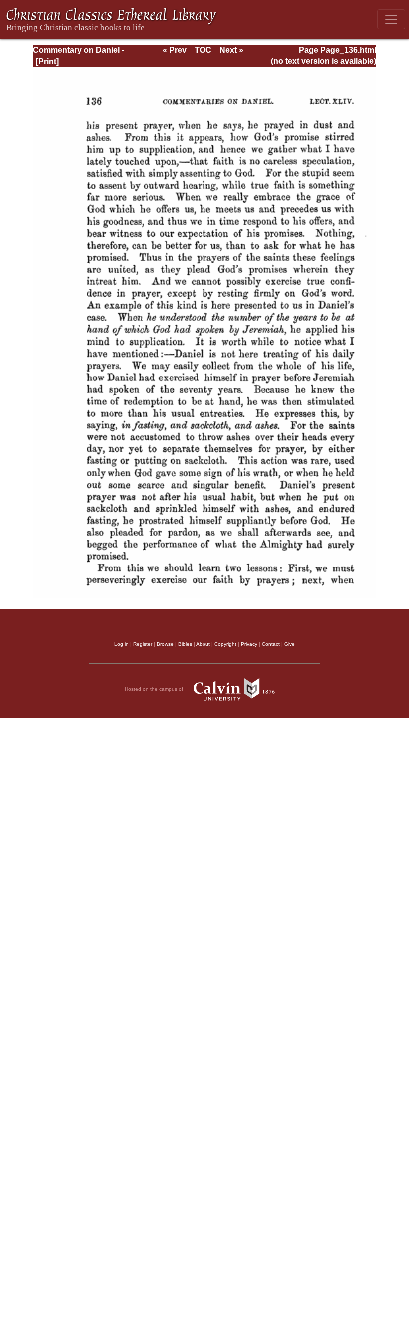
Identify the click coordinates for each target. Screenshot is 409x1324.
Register (142, 644)
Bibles (185, 644)
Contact (271, 644)
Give (289, 644)
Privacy (249, 644)
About (203, 644)
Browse (165, 644)
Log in (121, 644)
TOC (203, 50)
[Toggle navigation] (391, 19)
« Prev (175, 50)
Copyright (225, 644)
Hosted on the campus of (155, 689)
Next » (231, 50)
